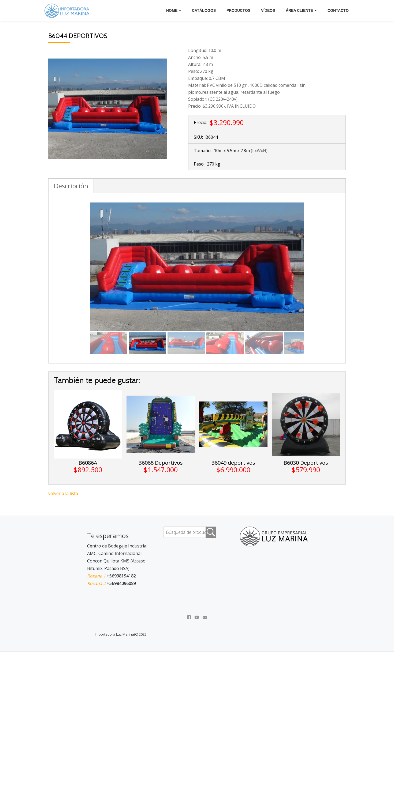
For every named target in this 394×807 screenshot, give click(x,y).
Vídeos (268, 10)
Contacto (338, 10)
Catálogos (204, 10)
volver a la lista (63, 493)
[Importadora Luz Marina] (68, 10)
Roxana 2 (97, 583)
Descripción (71, 185)
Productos (238, 10)
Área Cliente (299, 10)
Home (171, 10)
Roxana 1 (97, 576)
